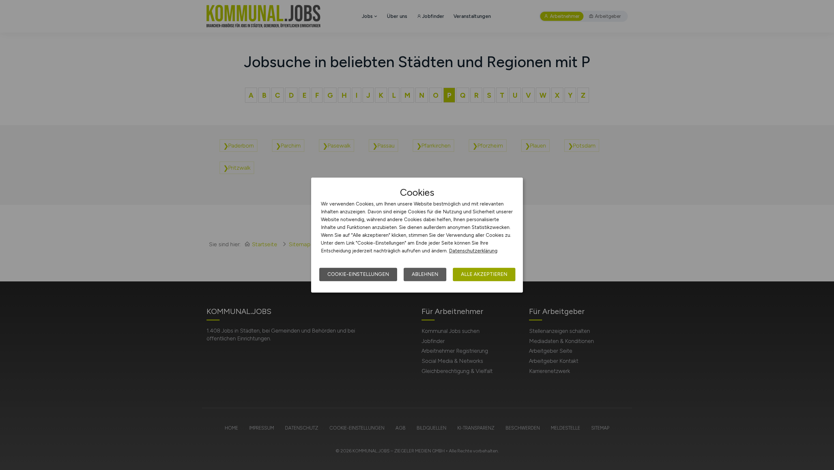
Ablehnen (425, 274)
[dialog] (417, 235)
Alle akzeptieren (484, 274)
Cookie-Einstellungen (358, 274)
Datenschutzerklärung (473, 251)
